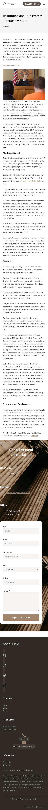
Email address (8, 552)
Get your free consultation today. (30, 181)
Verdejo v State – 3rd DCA (11, 65)
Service (5, 565)
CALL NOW (34, 436)
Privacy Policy (41, 807)
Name (5, 527)
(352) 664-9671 (32, 3)
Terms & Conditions (30, 807)
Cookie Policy (7, 762)
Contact (5, 711)
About (5, 708)
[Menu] (44, 4)
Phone (5, 540)
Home (5, 705)
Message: (6, 591)
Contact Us (6, 765)
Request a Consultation (21, 617)
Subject (5, 578)
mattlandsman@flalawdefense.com (18, 492)
